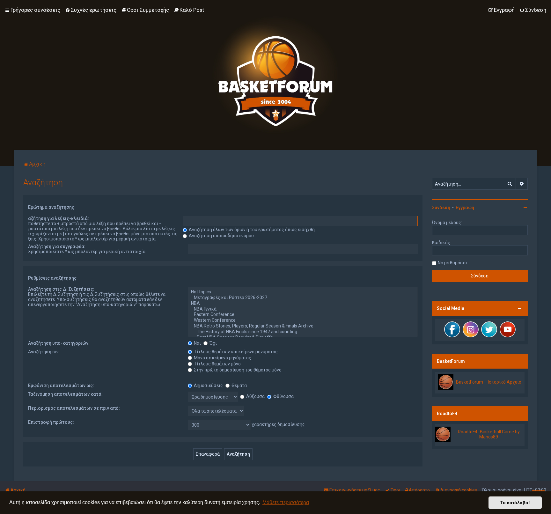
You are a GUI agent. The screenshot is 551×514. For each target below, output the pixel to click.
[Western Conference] (302, 320)
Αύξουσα (255, 396)
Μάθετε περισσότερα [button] (285, 502)
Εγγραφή (465, 207)
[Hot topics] (302, 292)
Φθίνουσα (283, 396)
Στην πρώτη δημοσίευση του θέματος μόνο (237, 369)
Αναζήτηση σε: (43, 351)
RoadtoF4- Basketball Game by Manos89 (489, 434)
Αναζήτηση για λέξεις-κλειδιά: (56, 218)
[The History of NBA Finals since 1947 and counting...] (302, 332)
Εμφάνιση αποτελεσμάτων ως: (61, 385)
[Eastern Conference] (302, 315)
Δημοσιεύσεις (208, 385)
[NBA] (302, 303)
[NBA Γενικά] (302, 309)
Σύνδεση (441, 207)
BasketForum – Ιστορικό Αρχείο (488, 382)
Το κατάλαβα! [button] (515, 502)
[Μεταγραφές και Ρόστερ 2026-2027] (302, 298)
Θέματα (239, 385)
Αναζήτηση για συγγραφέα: (56, 246)
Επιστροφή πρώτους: (51, 422)
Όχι (213, 343)
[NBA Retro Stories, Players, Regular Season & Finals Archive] (302, 326)
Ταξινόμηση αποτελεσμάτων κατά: (65, 394)
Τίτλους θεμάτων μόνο (217, 363)
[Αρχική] (275, 75)
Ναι (197, 343)
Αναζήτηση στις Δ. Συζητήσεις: (61, 289)
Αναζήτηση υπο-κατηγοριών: (59, 343)
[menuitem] (90, 9)
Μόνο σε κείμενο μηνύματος (222, 357)
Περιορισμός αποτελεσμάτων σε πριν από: (74, 408)
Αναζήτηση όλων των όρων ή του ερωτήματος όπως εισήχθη (251, 229)
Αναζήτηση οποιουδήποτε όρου (221, 235)
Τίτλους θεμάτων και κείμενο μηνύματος (235, 351)
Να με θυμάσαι (452, 262)
